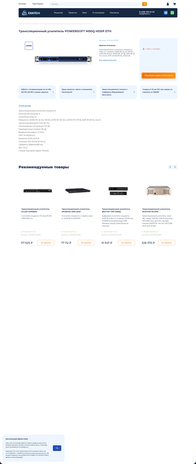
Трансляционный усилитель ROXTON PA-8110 (156, 210)
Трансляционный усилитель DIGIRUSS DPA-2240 (76, 210)
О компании (98, 13)
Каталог (22, 4)
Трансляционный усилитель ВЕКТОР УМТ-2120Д (116, 210)
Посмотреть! (78, 92)
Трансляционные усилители (80, 24)
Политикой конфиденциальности (34, 453)
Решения (58, 13)
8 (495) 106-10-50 (147, 12)
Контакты (114, 13)
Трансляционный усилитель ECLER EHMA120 (35, 210)
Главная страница (25, 24)
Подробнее (37, 92)
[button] (170, 167)
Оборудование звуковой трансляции (55, 24)
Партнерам (37, 4)
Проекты (72, 13)
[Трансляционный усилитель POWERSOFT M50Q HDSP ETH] (63, 59)
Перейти (159, 92)
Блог (84, 13)
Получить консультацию (118, 92)
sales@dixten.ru (144, 14)
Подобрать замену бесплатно (159, 75)
